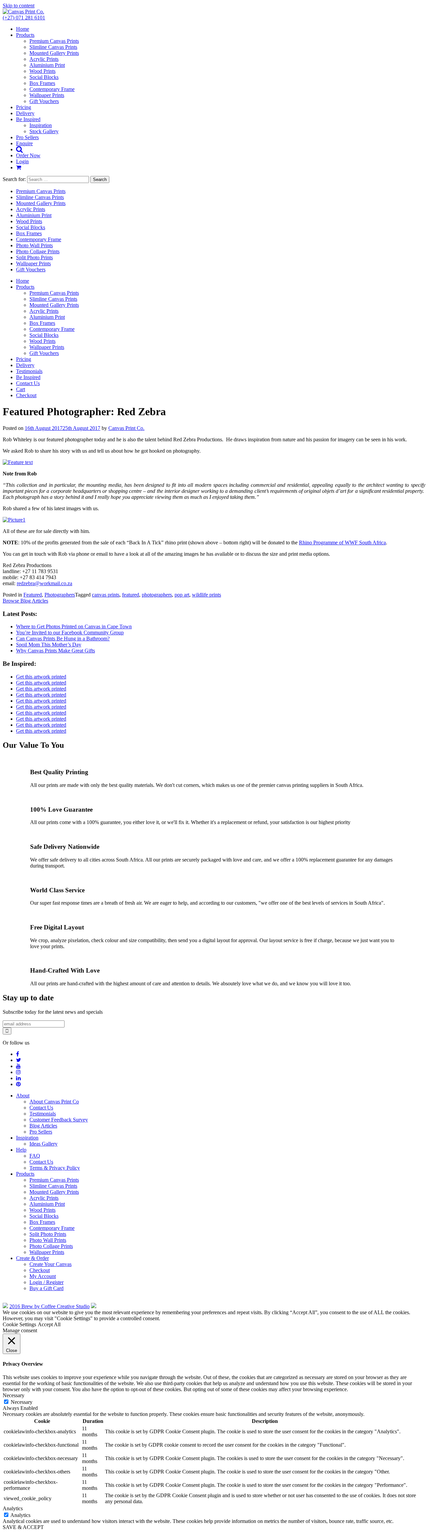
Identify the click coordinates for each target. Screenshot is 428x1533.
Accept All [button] (49, 1324)
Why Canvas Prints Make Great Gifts (55, 650)
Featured (32, 595)
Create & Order (32, 1258)
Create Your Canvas (50, 1264)
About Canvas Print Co (54, 1101)
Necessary (21, 1402)
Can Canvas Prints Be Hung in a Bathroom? (63, 638)
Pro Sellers (27, 137)
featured (130, 595)
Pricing (23, 107)
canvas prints (105, 595)
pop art (182, 595)
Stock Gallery (44, 131)
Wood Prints (42, 71)
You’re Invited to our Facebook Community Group (70, 632)
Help (21, 1150)
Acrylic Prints (44, 59)
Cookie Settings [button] (19, 1324)
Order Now (28, 155)
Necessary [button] (13, 1395)
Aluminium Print (47, 65)
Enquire (24, 143)
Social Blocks (44, 77)
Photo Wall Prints (34, 245)
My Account (42, 1276)
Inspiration (40, 125)
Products (25, 35)
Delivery (25, 113)
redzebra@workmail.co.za (44, 583)
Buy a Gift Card (46, 1288)
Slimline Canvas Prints (53, 47)
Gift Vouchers (44, 101)
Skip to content (18, 5)
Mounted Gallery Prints (54, 53)
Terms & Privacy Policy (54, 1168)
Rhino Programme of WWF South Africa (342, 542)
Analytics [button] (13, 1508)
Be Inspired (28, 119)
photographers (157, 595)
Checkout (26, 395)
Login (22, 161)
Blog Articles (43, 1126)
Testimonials (29, 371)
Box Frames (42, 83)
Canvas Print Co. (126, 428)
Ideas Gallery (43, 1144)
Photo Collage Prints (38, 251)
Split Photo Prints (34, 257)
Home (22, 29)
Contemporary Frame (52, 89)
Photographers (59, 595)
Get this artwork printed (41, 677)
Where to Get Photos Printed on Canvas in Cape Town (74, 626)
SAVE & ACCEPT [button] (23, 1527)
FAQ (34, 1156)
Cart (20, 389)
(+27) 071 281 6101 (24, 17)
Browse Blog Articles (25, 601)
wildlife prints (206, 595)
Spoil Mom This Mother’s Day (48, 644)
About (22, 1095)
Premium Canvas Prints (54, 41)
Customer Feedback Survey (58, 1119)
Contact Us (28, 383)
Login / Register (46, 1282)
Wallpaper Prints (46, 95)
